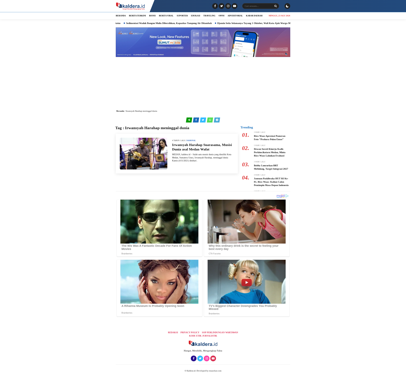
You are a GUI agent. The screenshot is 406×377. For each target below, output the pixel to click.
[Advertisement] (203, 81)
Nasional (191, 140)
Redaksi (173, 332)
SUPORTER (182, 15)
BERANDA (121, 15)
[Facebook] (214, 6)
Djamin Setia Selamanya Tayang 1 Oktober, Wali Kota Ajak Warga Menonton (241, 23)
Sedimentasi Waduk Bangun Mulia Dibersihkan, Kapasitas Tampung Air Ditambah (152, 23)
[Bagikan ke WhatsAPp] (210, 120)
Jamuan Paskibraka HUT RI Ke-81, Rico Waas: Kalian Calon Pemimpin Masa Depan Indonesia (271, 181)
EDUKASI (195, 15)
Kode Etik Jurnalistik (203, 336)
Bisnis (152, 15)
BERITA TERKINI (137, 15)
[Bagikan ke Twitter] (203, 120)
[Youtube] (234, 6)
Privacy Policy (189, 332)
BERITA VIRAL (166, 15)
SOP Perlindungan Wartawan (220, 332)
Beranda (120, 111)
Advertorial (235, 15)
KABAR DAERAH (254, 15)
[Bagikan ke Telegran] (217, 120)
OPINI (221, 15)
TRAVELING (209, 15)
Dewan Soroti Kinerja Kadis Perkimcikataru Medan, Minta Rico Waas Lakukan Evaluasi (269, 152)
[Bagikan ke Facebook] (196, 120)
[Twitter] (221, 6)
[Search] (275, 6)
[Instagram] (227, 6)
